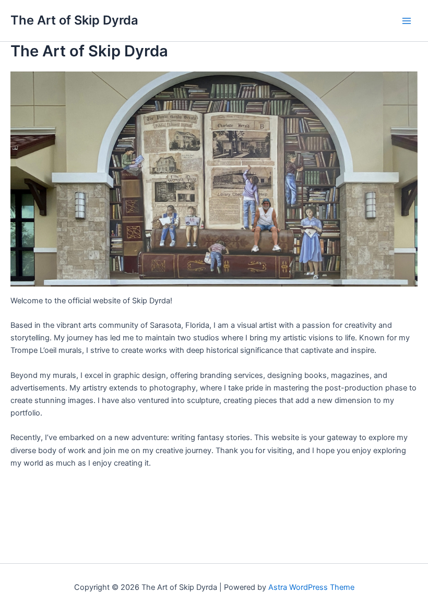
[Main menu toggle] (407, 21)
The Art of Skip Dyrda (74, 20)
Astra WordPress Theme (311, 587)
